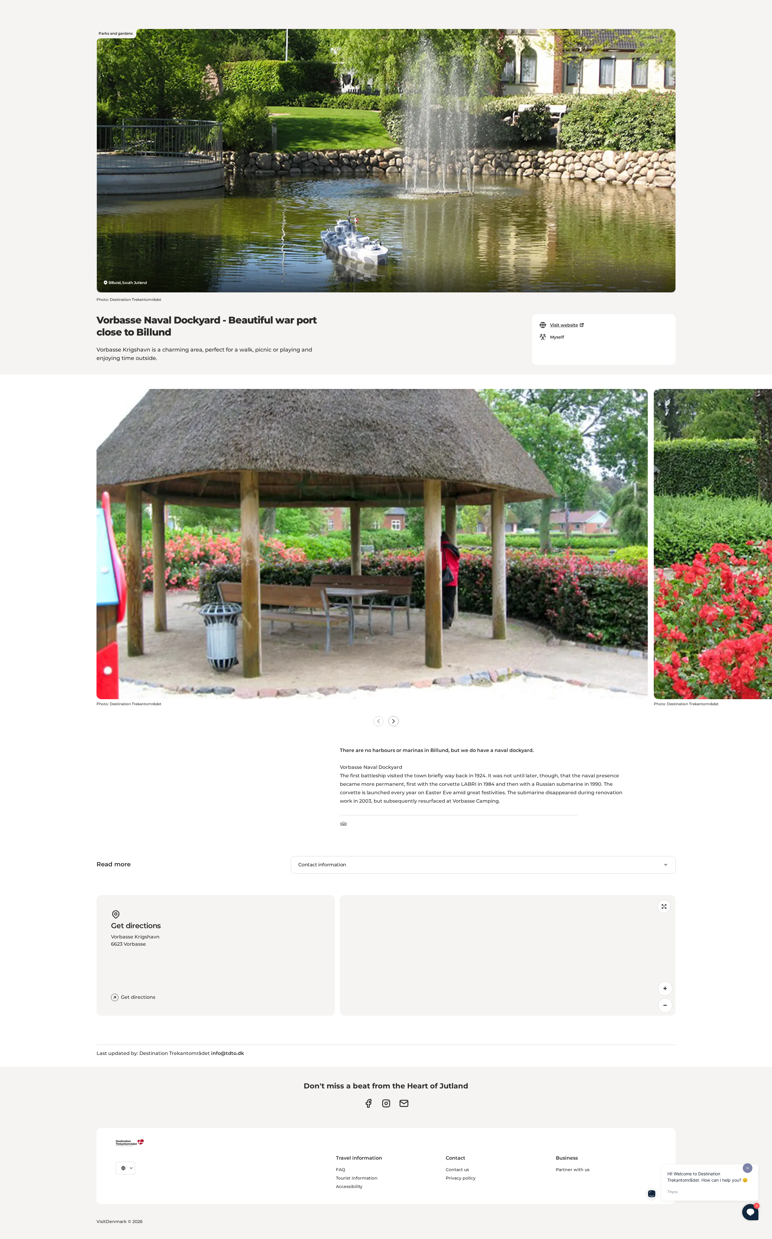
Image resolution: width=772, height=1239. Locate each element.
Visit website (564, 325)
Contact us (457, 1169)
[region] (508, 955)
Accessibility (349, 1186)
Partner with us (573, 1169)
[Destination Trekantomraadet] (130, 1142)
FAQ (340, 1169)
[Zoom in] (665, 988)
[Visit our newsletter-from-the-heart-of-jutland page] (404, 1103)
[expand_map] (664, 906)
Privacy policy (461, 1178)
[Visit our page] (386, 1103)
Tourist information (357, 1178)
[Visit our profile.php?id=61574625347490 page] (368, 1103)
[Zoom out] (665, 1005)
